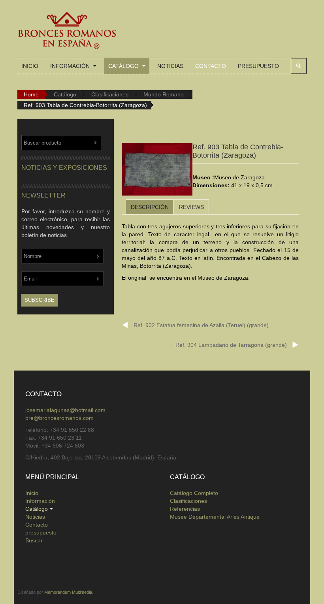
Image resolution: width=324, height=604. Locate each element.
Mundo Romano (163, 94)
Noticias (170, 66)
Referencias (185, 509)
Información (70, 66)
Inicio (29, 66)
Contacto (210, 66)
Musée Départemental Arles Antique (215, 517)
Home (31, 94)
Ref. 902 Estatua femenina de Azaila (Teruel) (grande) (201, 325)
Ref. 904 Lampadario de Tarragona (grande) (231, 345)
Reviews (191, 207)
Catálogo (124, 66)
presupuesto (258, 66)
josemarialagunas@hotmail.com (65, 410)
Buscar (299, 66)
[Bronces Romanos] (66, 31)
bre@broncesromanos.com (59, 418)
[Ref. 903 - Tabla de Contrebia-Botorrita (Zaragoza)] (157, 170)
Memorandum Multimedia (68, 592)
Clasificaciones (109, 94)
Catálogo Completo (194, 493)
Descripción (150, 207)
